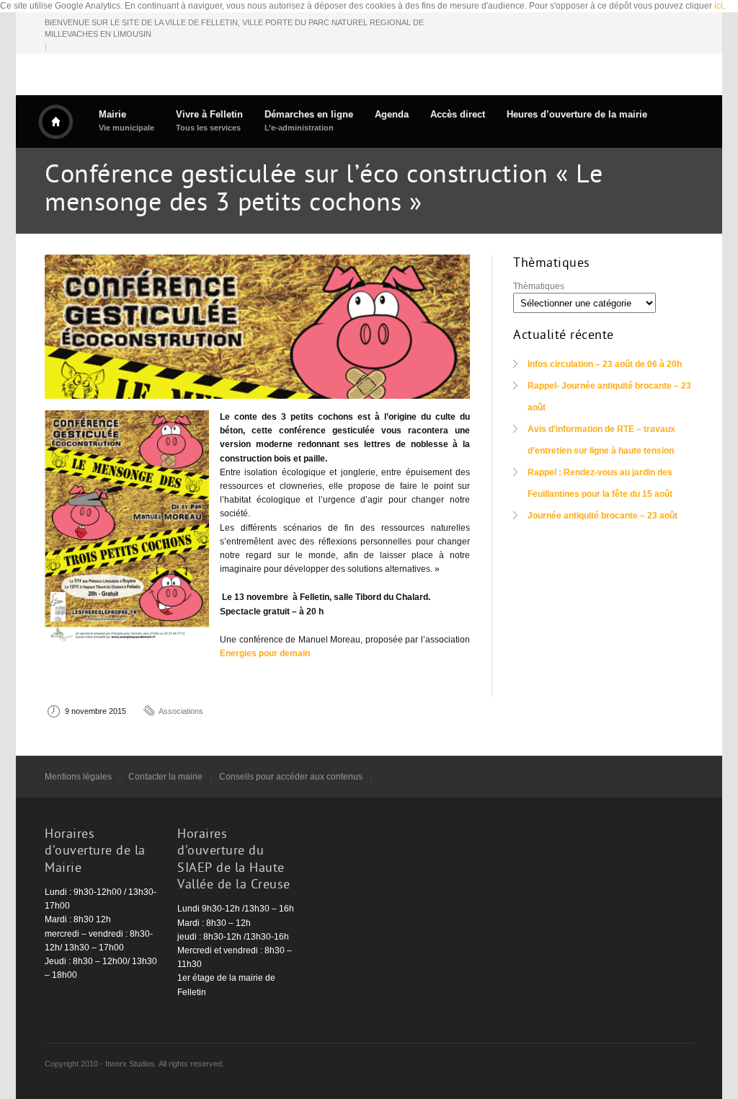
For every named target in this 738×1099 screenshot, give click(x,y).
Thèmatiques (538, 286)
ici (718, 6)
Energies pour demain (265, 653)
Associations (181, 711)
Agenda (392, 114)
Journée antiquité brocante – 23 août (602, 516)
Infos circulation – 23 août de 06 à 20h (605, 364)
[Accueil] (55, 122)
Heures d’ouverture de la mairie (577, 114)
